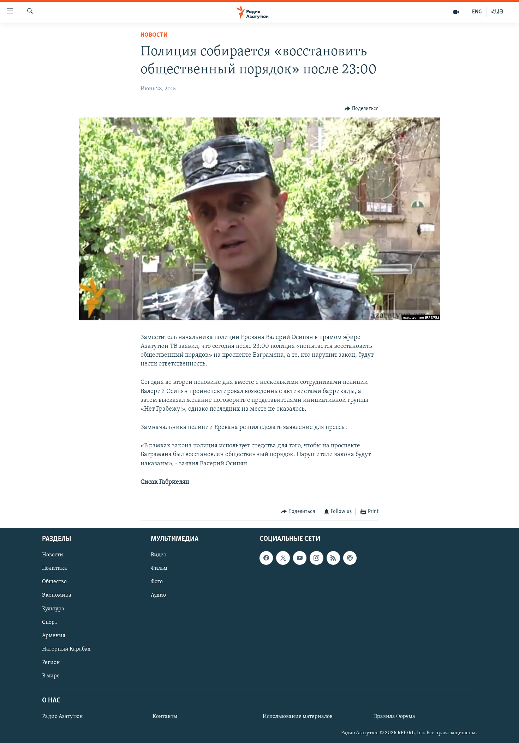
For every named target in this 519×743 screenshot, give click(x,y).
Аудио (158, 595)
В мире (51, 675)
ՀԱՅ (497, 12)
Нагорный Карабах (66, 649)
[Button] (361, 108)
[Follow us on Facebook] (266, 557)
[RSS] (333, 557)
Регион (51, 662)
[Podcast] (350, 557)
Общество (54, 582)
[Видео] (456, 12)
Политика (54, 568)
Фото (157, 582)
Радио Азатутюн (62, 716)
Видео (158, 555)
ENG (477, 12)
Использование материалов (298, 716)
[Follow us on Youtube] (299, 557)
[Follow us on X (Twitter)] (283, 557)
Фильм (159, 568)
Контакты (165, 716)
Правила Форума (394, 716)
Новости (154, 35)
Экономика (56, 595)
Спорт (49, 622)
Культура (53, 608)
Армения (53, 635)
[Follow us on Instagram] (316, 557)
